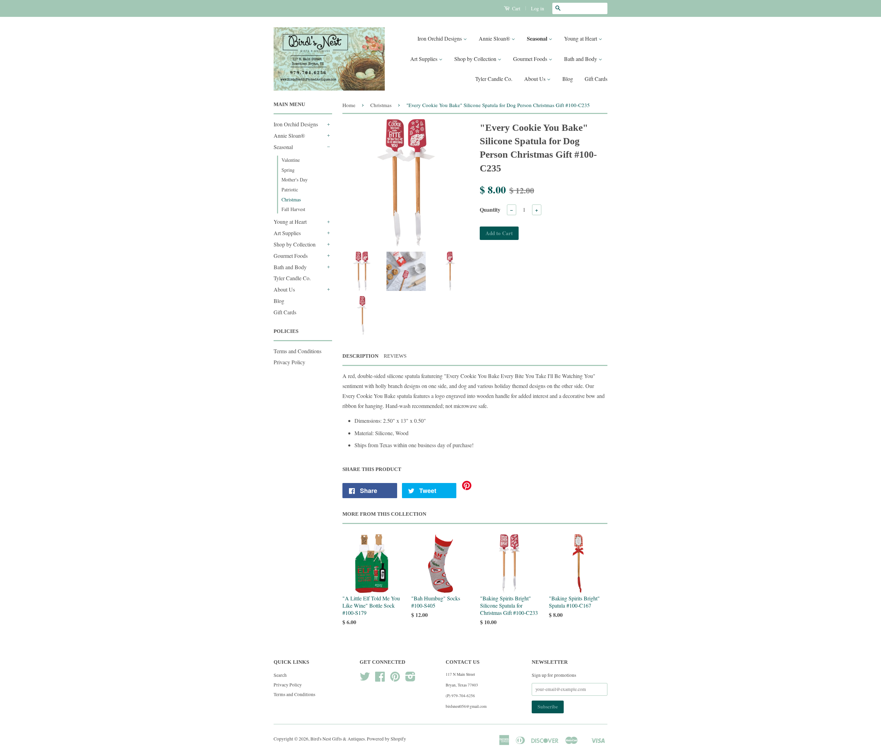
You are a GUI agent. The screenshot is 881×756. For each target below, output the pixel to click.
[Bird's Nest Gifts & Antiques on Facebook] (380, 679)
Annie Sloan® (495, 38)
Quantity (490, 209)
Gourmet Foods (531, 58)
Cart (515, 8)
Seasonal (538, 38)
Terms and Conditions (297, 351)
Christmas (291, 199)
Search (280, 675)
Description (360, 356)
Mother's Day (295, 179)
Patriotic (290, 189)
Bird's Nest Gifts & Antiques (337, 739)
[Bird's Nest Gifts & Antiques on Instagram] (410, 679)
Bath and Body (581, 58)
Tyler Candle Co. (493, 78)
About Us (535, 78)
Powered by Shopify (386, 739)
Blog (567, 78)
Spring (288, 170)
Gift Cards (596, 78)
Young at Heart (581, 38)
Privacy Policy (289, 362)
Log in (537, 8)
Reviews (395, 356)
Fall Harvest (293, 209)
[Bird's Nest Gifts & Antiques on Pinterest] (395, 679)
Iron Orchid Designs (440, 38)
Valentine (291, 160)
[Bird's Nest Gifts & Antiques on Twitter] (365, 679)
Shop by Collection (476, 58)
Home (348, 105)
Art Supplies (424, 58)
